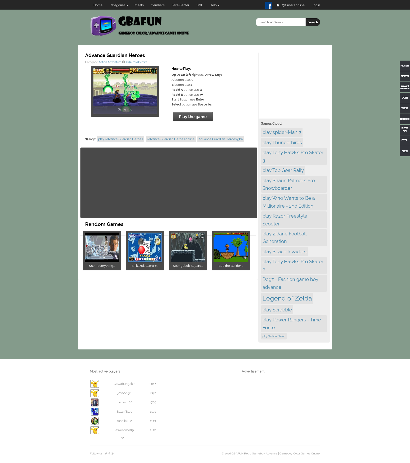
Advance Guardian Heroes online (171, 139)
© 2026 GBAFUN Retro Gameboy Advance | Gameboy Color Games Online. (271, 453)
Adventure (114, 62)
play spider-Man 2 (281, 132)
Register (318, 5)
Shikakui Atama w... (145, 265)
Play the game (193, 116)
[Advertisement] (168, 182)
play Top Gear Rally (283, 170)
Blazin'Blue (124, 411)
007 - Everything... (102, 265)
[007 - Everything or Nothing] (102, 261)
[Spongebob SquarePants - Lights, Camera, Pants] (188, 261)
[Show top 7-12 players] (123, 437)
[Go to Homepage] (140, 35)
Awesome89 (124, 430)
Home (97, 5)
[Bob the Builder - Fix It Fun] (231, 261)
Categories (117, 5)
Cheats (139, 5)
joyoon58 (124, 393)
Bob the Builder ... (231, 265)
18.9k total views (136, 62)
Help (213, 5)
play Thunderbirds (282, 142)
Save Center (180, 5)
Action (102, 62)
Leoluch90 (124, 402)
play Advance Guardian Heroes (120, 139)
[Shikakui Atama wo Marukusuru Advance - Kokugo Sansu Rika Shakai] (145, 261)
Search (313, 22)
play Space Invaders (284, 251)
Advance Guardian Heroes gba (221, 139)
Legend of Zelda (287, 298)
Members (157, 5)
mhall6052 (124, 421)
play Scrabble (277, 310)
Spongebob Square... (188, 265)
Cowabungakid (124, 384)
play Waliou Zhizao (273, 336)
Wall (199, 5)
